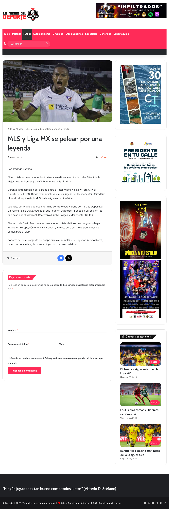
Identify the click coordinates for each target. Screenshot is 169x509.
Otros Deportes (74, 33)
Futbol (27, 33)
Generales (105, 33)
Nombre (13, 330)
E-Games (58, 33)
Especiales (91, 33)
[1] (140, 122)
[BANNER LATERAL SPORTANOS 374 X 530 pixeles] (140, 317)
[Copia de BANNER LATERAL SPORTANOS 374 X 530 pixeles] (140, 258)
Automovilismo (41, 33)
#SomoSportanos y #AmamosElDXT (79, 503)
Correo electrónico (18, 344)
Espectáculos (121, 33)
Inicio (7, 33)
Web (61, 344)
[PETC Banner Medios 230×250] (140, 184)
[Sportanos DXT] (20, 14)
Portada (16, 33)
